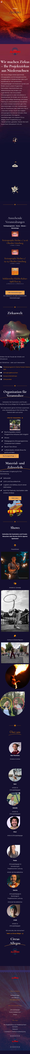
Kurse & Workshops (10, 376)
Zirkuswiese (7, 379)
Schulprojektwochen (10, 373)
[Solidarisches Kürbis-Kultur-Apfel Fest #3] (15, 269)
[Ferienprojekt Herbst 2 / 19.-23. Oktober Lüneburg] (15, 251)
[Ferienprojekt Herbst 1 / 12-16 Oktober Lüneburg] (15, 232)
